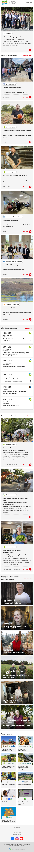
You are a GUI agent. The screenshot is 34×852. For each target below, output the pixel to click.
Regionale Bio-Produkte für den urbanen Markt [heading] (15, 499)
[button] (31, 2)
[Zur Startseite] (4, 2)
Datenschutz (17, 830)
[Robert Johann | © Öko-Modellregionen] (17, 157)
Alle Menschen (28, 578)
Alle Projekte (28, 416)
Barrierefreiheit (17, 832)
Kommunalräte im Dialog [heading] (10, 220)
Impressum (17, 827)
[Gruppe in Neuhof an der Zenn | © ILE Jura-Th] (17, 70)
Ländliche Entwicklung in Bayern (18, 849)
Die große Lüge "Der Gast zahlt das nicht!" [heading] (16, 175)
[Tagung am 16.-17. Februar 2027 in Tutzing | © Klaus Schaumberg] (17, 290)
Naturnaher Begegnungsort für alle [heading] (13, 37)
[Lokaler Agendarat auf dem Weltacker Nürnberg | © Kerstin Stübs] (17, 430)
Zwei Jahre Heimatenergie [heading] (11, 265)
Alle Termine (28, 328)
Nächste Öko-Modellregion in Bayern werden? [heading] (17, 130)
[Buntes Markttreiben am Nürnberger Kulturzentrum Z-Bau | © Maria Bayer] (17, 480)
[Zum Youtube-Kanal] (21, 838)
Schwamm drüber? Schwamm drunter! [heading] (14, 308)
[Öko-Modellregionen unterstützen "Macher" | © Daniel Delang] (17, 112)
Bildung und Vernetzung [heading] (10, 448)
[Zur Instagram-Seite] (17, 838)
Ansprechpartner (17, 834)
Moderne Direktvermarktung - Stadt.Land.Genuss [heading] (12, 551)
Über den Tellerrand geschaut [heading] (12, 87)
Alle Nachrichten (27, 55)
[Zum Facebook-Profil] (12, 838)
